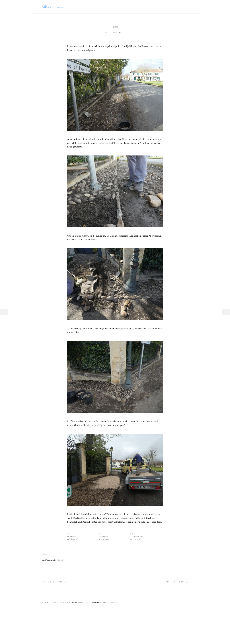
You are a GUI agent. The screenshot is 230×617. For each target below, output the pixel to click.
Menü (4, 312)
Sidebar (226, 312)
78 (99, 534)
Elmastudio (111, 602)
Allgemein (62, 560)
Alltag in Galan (54, 6)
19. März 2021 (116, 32)
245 (131, 534)
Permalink (123, 32)
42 (68, 534)
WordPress (83, 602)
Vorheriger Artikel (54, 582)
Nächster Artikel (177, 582)
